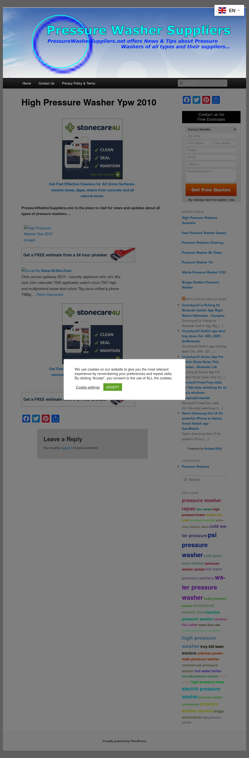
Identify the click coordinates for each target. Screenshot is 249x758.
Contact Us (46, 83)
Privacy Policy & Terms (78, 83)
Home (27, 83)
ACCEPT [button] (112, 387)
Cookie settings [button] (88, 387)
